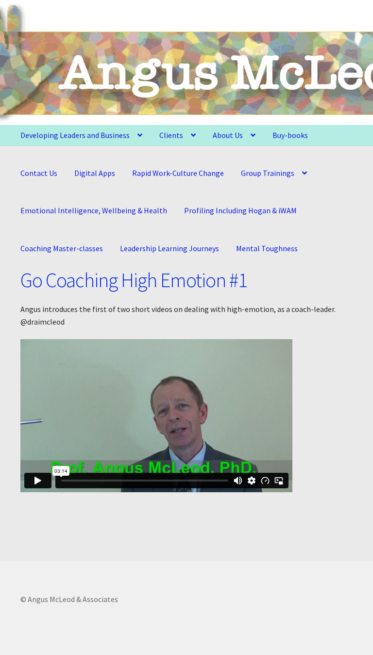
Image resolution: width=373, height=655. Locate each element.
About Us (228, 135)
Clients (171, 135)
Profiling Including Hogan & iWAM (240, 210)
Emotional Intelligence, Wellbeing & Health (93, 210)
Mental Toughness (267, 248)
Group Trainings (267, 173)
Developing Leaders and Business (75, 135)
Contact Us (38, 173)
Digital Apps (94, 173)
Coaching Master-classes (61, 248)
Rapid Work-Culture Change (178, 173)
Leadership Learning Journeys (169, 248)
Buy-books (290, 135)
